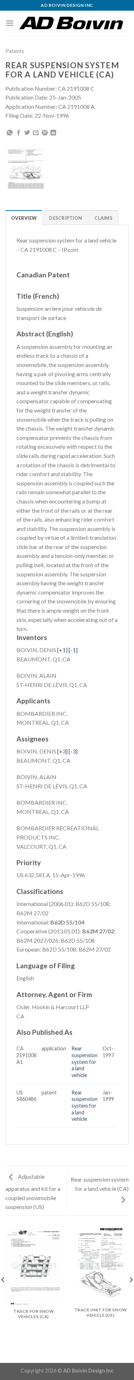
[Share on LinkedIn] (53, 133)
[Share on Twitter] (27, 133)
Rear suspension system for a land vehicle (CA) (100, 1184)
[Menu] (9, 23)
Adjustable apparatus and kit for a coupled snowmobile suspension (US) (32, 1191)
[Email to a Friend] (36, 133)
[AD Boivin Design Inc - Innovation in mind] (71, 23)
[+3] (62, 751)
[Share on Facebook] (18, 133)
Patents (14, 50)
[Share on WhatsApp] (10, 133)
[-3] (73, 751)
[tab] (23, 217)
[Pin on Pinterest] (45, 133)
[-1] (73, 649)
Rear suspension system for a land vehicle (84, 1061)
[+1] (62, 649)
